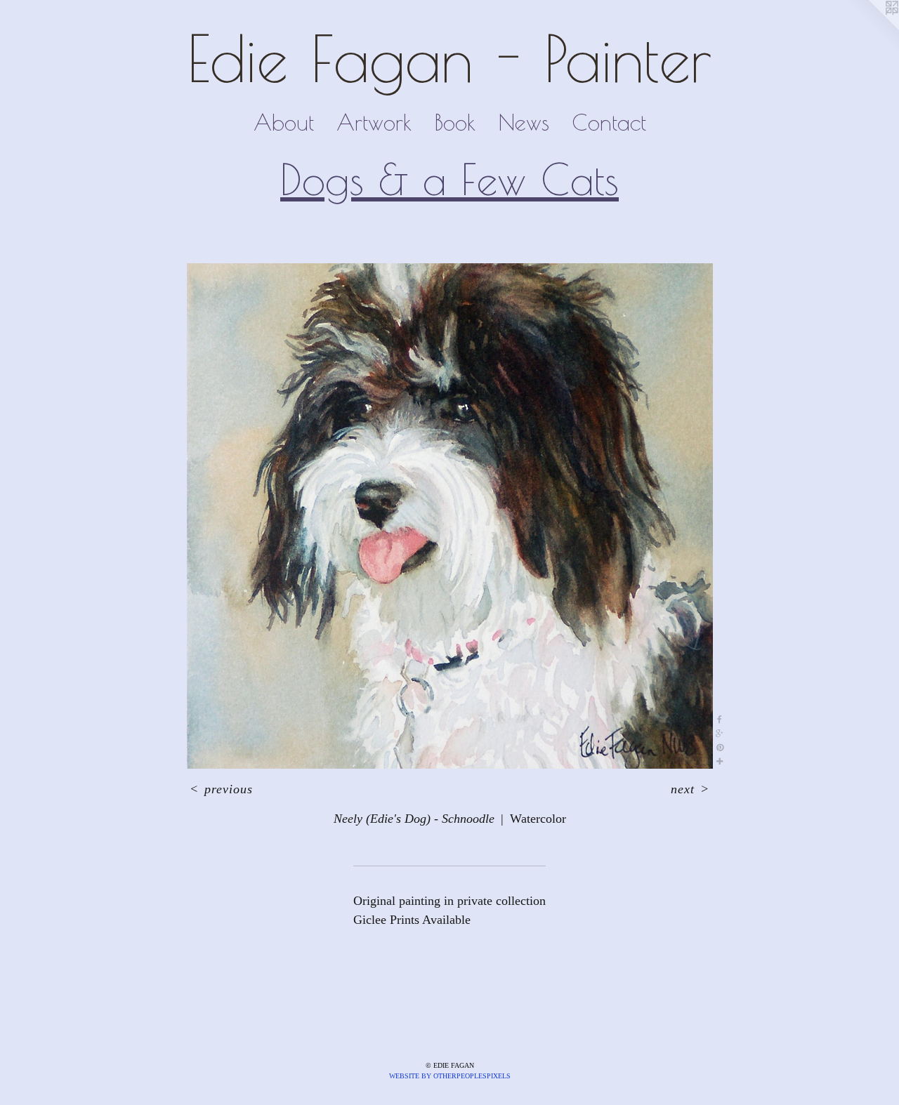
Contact (609, 122)
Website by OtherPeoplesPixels (450, 1076)
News (523, 122)
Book (454, 122)
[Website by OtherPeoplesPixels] (871, 28)
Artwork (374, 122)
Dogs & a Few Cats (449, 179)
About (284, 122)
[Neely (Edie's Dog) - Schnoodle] (450, 516)
